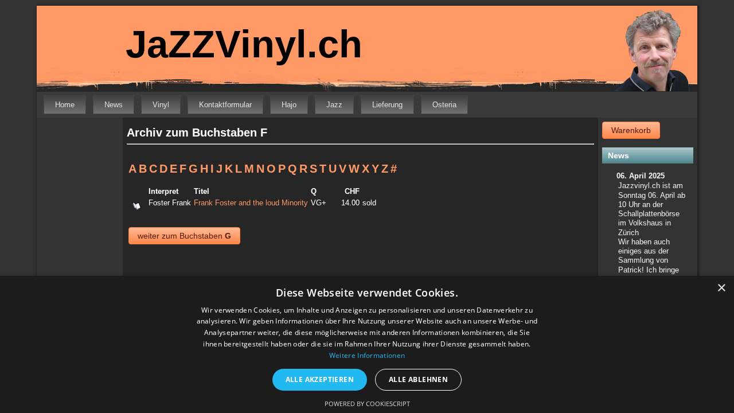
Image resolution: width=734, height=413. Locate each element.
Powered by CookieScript (367, 403)
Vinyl (161, 104)
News (113, 104)
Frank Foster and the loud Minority (251, 202)
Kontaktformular (225, 104)
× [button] (721, 288)
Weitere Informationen (367, 355)
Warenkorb (631, 130)
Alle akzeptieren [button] (320, 379)
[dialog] (367, 344)
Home (65, 104)
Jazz (334, 104)
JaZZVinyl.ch (244, 43)
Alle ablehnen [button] (418, 379)
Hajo (289, 104)
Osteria (444, 104)
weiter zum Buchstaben (184, 235)
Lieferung (387, 104)
